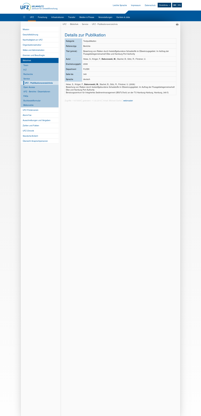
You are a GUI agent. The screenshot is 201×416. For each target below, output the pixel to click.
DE (174, 5)
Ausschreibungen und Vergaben (36, 120)
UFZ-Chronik (28, 130)
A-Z (25, 69)
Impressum (136, 5)
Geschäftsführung (30, 34)
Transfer (71, 17)
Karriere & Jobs (123, 17)
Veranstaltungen (105, 17)
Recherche (28, 74)
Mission (26, 29)
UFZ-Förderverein (30, 110)
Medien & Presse (86, 17)
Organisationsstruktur (32, 44)
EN (179, 5)
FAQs (25, 96)
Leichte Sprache (120, 5)
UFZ (32, 17)
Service (26, 78)
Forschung (42, 17)
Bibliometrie (28, 105)
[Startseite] (24, 17)
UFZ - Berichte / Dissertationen (36, 91)
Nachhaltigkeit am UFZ (33, 39)
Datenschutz (150, 5)
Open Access (29, 87)
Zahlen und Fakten (31, 125)
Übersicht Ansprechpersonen (35, 141)
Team (25, 65)
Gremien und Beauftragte (34, 55)
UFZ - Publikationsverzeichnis (39, 82)
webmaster (128, 100)
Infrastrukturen (57, 17)
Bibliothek (27, 60)
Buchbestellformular (32, 100)
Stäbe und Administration (33, 50)
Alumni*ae (27, 115)
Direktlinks (163, 5)
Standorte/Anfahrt (30, 135)
